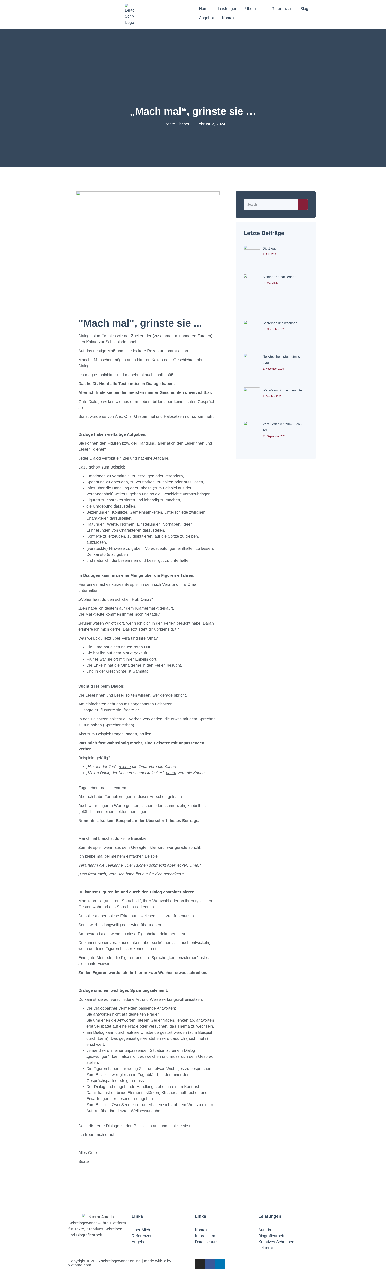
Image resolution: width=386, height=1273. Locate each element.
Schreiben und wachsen (280, 323)
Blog (304, 8)
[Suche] (303, 204)
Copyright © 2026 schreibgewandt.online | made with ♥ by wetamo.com (119, 1263)
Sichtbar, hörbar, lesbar (279, 277)
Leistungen (227, 8)
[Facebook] (210, 1264)
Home (204, 8)
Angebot (206, 18)
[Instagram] (200, 1264)
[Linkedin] (220, 1264)
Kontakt (229, 18)
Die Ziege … (272, 248)
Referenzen (282, 8)
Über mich (254, 8)
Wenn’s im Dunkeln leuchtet (283, 390)
